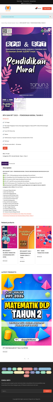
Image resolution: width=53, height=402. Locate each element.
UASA (4, 368)
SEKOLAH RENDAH (19, 372)
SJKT (32, 372)
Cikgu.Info (31, 399)
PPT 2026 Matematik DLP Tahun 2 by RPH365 (15, 348)
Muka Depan (19, 1)
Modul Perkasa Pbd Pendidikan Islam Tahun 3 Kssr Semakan (17, 213)
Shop (6, 23)
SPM (38, 372)
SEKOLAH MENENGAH (7, 372)
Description (5, 163)
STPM (43, 372)
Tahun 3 (17, 23)
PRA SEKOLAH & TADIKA (45, 368)
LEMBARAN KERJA (27, 368)
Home (2, 23)
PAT (9, 368)
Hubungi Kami (33, 1)
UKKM (49, 372)
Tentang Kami (26, 1)
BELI (5, 148)
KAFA (19, 368)
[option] (26, 314)
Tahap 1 (21, 156)
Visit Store (47, 8)
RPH (10, 156)
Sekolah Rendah (11, 23)
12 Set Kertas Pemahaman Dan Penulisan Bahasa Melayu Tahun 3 (18, 215)
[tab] (4, 163)
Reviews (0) (12, 163)
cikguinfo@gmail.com (27, 3)
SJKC (27, 372)
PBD (35, 368)
